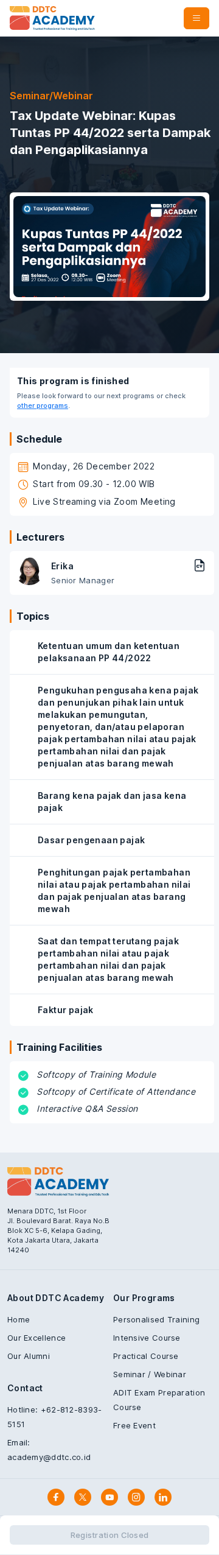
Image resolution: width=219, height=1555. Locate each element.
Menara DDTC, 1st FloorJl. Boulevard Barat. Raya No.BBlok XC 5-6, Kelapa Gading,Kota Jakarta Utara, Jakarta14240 (58, 1230)
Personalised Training (156, 1319)
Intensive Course (147, 1338)
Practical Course (146, 1356)
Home (18, 1319)
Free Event (134, 1425)
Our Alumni (28, 1356)
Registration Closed (110, 1535)
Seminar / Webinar (149, 1374)
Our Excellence (36, 1338)
